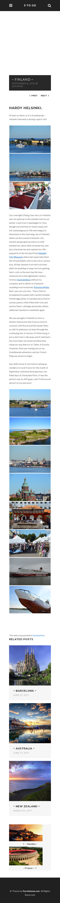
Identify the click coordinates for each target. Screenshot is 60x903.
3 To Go (30, 5)
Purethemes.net (31, 891)
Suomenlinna (23, 279)
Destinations (39, 635)
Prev (34, 95)
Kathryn (17, 86)
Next (44, 95)
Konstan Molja (41, 287)
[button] (54, 63)
